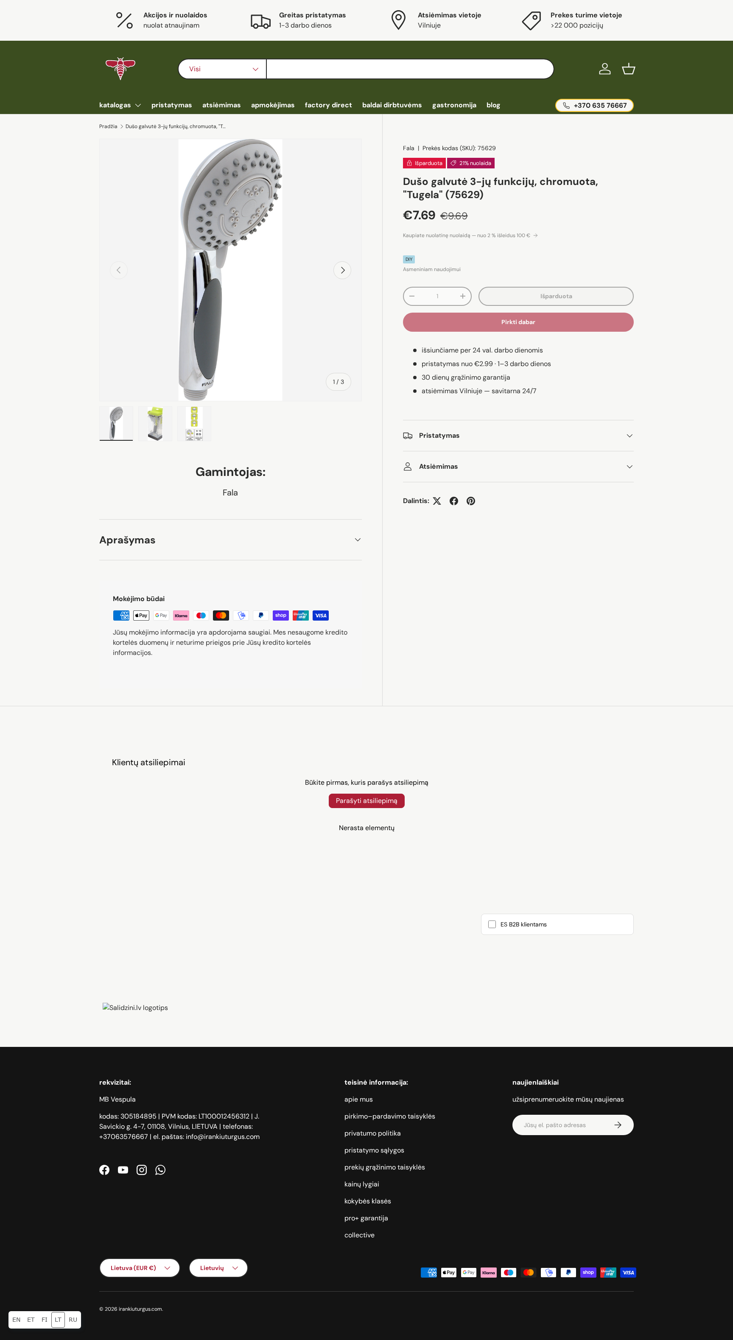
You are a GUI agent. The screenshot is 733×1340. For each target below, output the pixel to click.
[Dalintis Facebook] (453, 500)
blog (494, 105)
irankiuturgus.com (140, 1309)
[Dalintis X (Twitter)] (436, 500)
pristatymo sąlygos (374, 1150)
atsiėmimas (221, 105)
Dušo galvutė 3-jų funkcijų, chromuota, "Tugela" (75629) (176, 126)
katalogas (115, 105)
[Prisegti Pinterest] (470, 500)
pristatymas (171, 105)
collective (359, 1235)
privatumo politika (372, 1133)
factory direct (328, 105)
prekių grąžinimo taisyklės (384, 1167)
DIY (409, 259)
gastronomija (454, 105)
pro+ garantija (366, 1218)
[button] (628, 68)
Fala (408, 148)
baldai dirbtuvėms (392, 105)
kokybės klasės (367, 1201)
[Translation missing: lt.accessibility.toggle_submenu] (138, 105)
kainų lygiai (361, 1184)
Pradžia (108, 126)
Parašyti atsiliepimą (366, 800)
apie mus (358, 1099)
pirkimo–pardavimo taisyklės (389, 1116)
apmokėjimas (273, 105)
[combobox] (366, 69)
